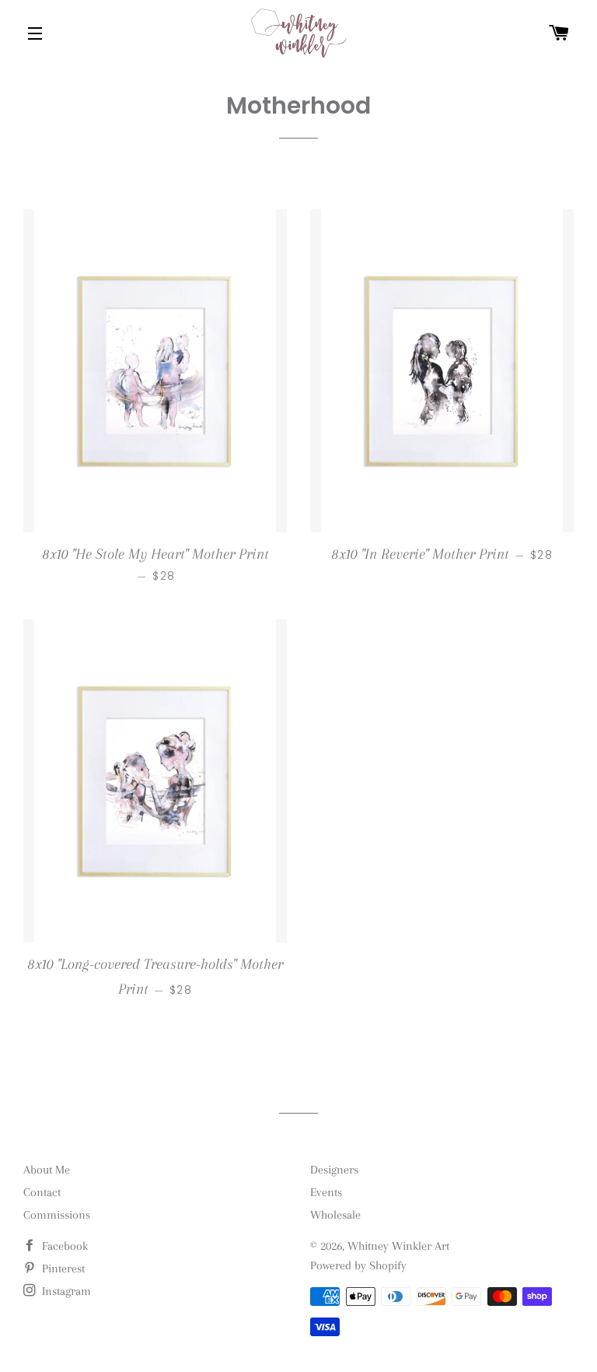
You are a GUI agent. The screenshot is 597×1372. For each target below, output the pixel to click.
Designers (334, 1170)
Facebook (63, 1246)
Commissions (56, 1215)
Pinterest (62, 1268)
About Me (46, 1170)
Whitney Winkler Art (398, 1246)
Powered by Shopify (358, 1265)
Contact (42, 1192)
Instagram (65, 1291)
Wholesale (335, 1215)
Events (326, 1192)
